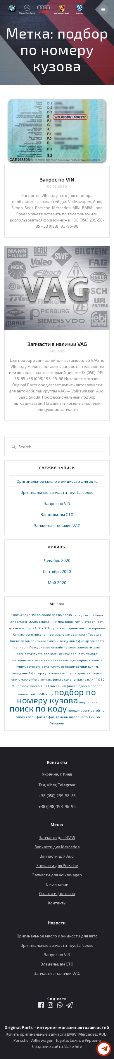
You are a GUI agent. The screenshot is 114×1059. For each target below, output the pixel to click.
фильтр (53, 717)
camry (77, 615)
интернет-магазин (27, 660)
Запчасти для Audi (57, 856)
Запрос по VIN (57, 179)
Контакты (57, 902)
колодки (69, 660)
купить (96, 660)
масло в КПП (39, 686)
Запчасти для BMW (57, 837)
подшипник (88, 702)
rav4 (78, 621)
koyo (99, 615)
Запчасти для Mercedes (57, 846)
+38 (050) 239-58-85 (57, 795)
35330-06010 (41, 615)
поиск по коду (38, 708)
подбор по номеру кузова (56, 696)
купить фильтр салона (58, 679)
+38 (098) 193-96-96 (57, 806)
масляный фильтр (63, 686)
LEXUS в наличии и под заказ (51, 621)
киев (58, 660)
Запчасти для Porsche (57, 865)
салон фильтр (36, 717)
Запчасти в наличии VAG (57, 344)
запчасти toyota (30, 653)
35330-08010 (62, 615)
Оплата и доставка (57, 893)
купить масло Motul (25, 679)
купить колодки (89, 673)
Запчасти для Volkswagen (57, 874)
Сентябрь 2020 (57, 571)
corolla (88, 615)
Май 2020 (57, 582)
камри (49, 660)
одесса (84, 686)
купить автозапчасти (32, 666)
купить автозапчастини (68, 666)
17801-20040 (20, 615)
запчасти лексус (57, 653)
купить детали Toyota (60, 673)
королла (84, 660)
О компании (57, 884)
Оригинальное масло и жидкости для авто (57, 481)
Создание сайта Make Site (57, 1046)
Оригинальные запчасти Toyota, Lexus (57, 492)
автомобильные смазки (39, 641)
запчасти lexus (88, 647)
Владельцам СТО (57, 514)
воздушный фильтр (74, 641)
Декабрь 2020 (57, 560)
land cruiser (18, 621)
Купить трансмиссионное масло (38, 634)
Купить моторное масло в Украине (78, 628)
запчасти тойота (84, 653)
